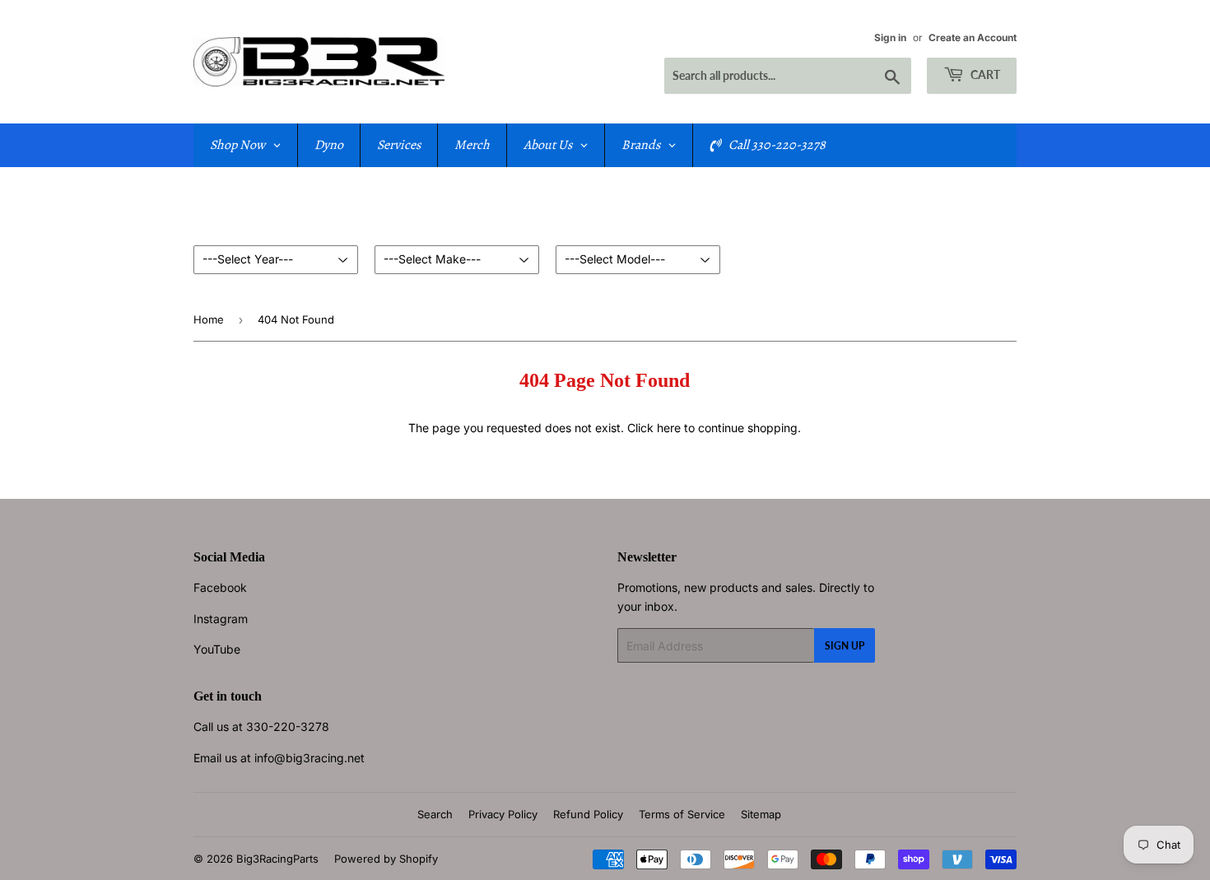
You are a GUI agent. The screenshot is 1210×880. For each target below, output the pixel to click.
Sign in (890, 37)
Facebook (220, 587)
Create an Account (972, 37)
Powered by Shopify (386, 858)
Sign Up (844, 646)
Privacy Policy (503, 814)
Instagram (220, 619)
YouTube (216, 649)
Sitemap (761, 814)
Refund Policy (588, 814)
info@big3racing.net (309, 758)
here (669, 428)
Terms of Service (682, 814)
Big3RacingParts (277, 858)
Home (208, 319)
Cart (984, 74)
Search (435, 814)
